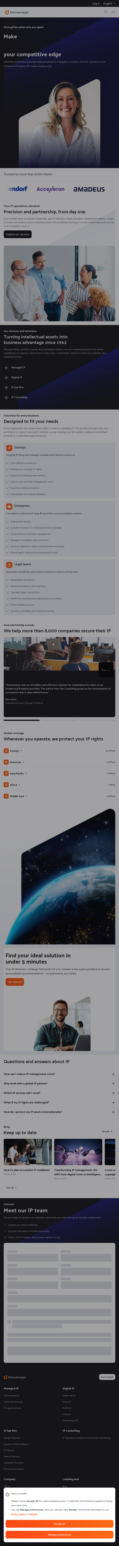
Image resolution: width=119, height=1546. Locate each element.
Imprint (33, 1514)
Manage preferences (59, 1534)
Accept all (59, 1523)
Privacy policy (18, 1514)
